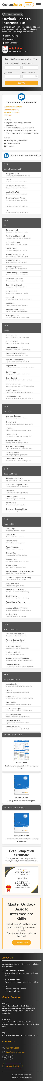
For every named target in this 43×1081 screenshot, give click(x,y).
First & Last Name (12, 64)
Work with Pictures (13, 260)
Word (4, 1026)
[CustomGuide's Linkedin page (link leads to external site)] (4, 1057)
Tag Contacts (11, 366)
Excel (10, 1022)
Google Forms (7, 1011)
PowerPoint (21, 1024)
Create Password (29, 72)
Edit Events (10, 428)
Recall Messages (12, 547)
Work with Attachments (15, 254)
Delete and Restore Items (15, 186)
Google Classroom (8, 1008)
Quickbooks (28, 1035)
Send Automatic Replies (15, 309)
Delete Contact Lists (13, 396)
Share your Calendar (14, 646)
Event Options (11, 434)
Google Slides (29, 1011)
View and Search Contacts (16, 353)
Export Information (13, 721)
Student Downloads (11, 109)
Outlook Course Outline (13, 107)
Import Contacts (12, 341)
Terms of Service (17, 1077)
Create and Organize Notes (16, 509)
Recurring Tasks (12, 497)
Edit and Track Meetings (15, 446)
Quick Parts (10, 535)
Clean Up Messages (13, 708)
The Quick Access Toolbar (16, 198)
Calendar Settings (13, 664)
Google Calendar (13, 1006)
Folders (9, 690)
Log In (28, 4)
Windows (36, 1024)
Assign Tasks (11, 503)
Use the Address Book (14, 347)
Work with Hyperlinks (14, 266)
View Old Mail (11, 702)
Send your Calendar (13, 652)
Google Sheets (18, 1011)
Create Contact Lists (13, 384)
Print (8, 204)
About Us (7, 957)
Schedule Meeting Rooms (15, 634)
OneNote (5, 1024)
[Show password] (36, 76)
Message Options (12, 315)
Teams (29, 1024)
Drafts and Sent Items (14, 279)
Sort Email (10, 297)
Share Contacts (12, 378)
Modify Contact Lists (13, 390)
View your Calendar (13, 416)
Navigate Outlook (12, 173)
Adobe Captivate (8, 1035)
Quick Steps (10, 528)
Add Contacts (11, 335)
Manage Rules (11, 559)
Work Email (27, 64)
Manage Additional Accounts (17, 608)
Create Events (11, 422)
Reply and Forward (13, 242)
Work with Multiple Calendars (17, 658)
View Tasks (10, 490)
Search (8, 180)
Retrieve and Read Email (15, 236)
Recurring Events (12, 452)
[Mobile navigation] (38, 5)
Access (4, 1022)
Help (8, 210)
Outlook (13, 1024)
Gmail (4, 1006)
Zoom (35, 1035)
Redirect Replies (12, 541)
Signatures (10, 303)
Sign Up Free (21, 942)
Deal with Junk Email (14, 285)
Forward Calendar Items (15, 640)
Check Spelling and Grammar (17, 273)
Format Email (11, 248)
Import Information (13, 727)
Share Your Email (12, 583)
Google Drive (30, 1008)
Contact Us (8, 1041)
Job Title (8, 72)
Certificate (8, 115)
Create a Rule (11, 553)
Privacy (29, 1077)
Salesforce (18, 1035)
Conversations (11, 291)
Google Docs (20, 1008)
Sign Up (21, 83)
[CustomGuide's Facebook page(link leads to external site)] (10, 1057)
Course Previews (11, 997)
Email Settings (11, 596)
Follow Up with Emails (14, 478)
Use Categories (11, 684)
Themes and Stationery (15, 590)
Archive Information (13, 714)
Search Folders (11, 696)
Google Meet (6, 1013)
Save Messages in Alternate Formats (20, 571)
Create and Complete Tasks (16, 484)
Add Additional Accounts (15, 602)
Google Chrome (26, 1006)
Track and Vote (11, 614)
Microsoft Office (18, 1022)
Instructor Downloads (12, 112)
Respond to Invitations (14, 459)
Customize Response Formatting (18, 577)
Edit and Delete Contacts (15, 359)
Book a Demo (12, 1065)
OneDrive (29, 1022)
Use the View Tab (12, 192)
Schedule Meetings (13, 440)
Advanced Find (11, 565)
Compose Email (12, 230)
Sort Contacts (11, 372)
